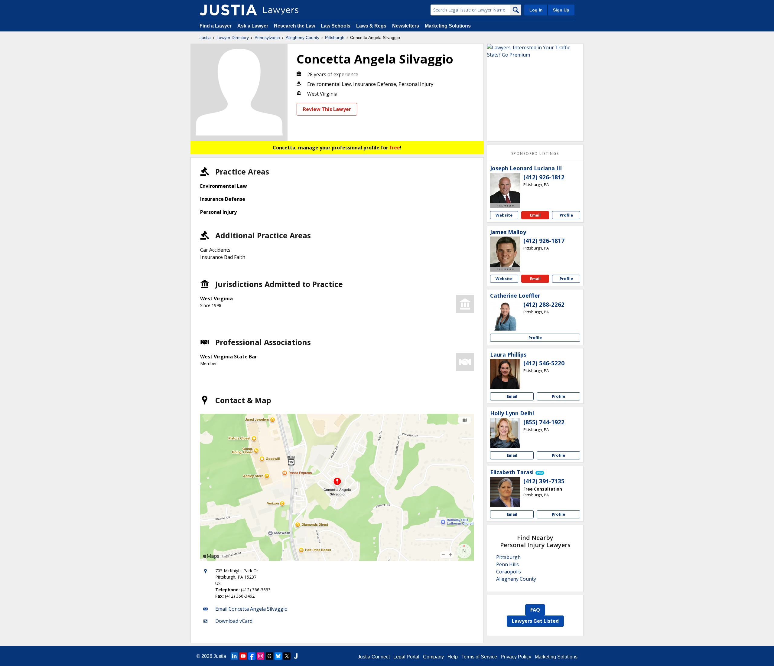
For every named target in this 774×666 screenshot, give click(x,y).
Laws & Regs (371, 25)
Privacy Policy (516, 656)
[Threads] (269, 656)
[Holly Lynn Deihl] (505, 433)
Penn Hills (507, 564)
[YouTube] (243, 656)
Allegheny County (302, 37)
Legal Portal (406, 656)
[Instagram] (260, 656)
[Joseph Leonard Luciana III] (505, 188)
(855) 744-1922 (543, 422)
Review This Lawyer (327, 109)
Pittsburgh (334, 37)
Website (504, 215)
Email (535, 215)
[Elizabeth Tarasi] (505, 492)
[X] (287, 656)
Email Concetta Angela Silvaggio (251, 609)
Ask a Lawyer (253, 25)
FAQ (535, 609)
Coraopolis (508, 571)
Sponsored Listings (535, 153)
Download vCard (233, 621)
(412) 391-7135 (543, 481)
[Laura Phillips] (505, 374)
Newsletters (405, 25)
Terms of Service (479, 656)
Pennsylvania (267, 37)
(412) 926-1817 (543, 241)
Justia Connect (374, 656)
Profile (566, 215)
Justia (205, 37)
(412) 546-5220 (543, 363)
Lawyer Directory (232, 37)
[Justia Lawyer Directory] (228, 10)
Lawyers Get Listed (535, 621)
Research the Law (294, 25)
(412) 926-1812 (543, 177)
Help (452, 656)
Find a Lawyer (216, 25)
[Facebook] (251, 656)
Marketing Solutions (448, 25)
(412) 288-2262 (543, 305)
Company (433, 656)
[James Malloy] (505, 252)
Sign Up (561, 10)
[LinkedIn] (234, 656)
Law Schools (335, 25)
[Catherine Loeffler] (505, 315)
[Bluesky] (278, 656)
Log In (536, 10)
